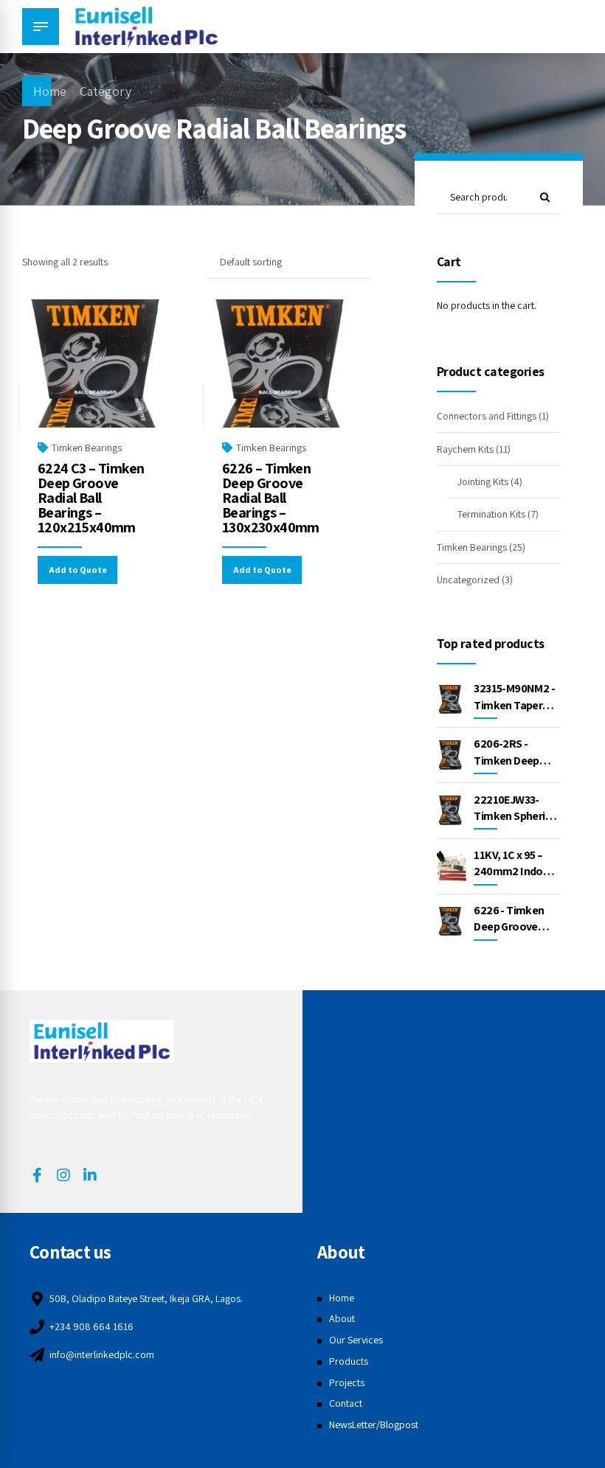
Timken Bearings (87, 447)
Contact (345, 1403)
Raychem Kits (465, 449)
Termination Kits (491, 514)
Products (348, 1361)
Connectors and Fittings (486, 415)
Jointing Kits (482, 481)
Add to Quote (78, 569)
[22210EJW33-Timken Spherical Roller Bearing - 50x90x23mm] (451, 810)
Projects (346, 1382)
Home (49, 91)
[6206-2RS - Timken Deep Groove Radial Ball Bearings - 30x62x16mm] (451, 755)
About (342, 1318)
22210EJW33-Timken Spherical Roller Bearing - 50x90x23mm (516, 824)
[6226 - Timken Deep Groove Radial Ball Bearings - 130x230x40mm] (451, 921)
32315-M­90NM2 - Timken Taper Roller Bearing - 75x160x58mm (514, 713)
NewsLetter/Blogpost (373, 1424)
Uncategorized (468, 579)
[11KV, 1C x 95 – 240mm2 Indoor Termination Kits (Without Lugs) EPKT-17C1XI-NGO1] (451, 865)
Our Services (356, 1339)
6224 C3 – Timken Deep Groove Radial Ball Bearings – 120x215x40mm (91, 498)
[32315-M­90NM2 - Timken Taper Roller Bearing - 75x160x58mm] (451, 699)
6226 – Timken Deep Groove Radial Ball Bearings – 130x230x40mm (270, 498)
